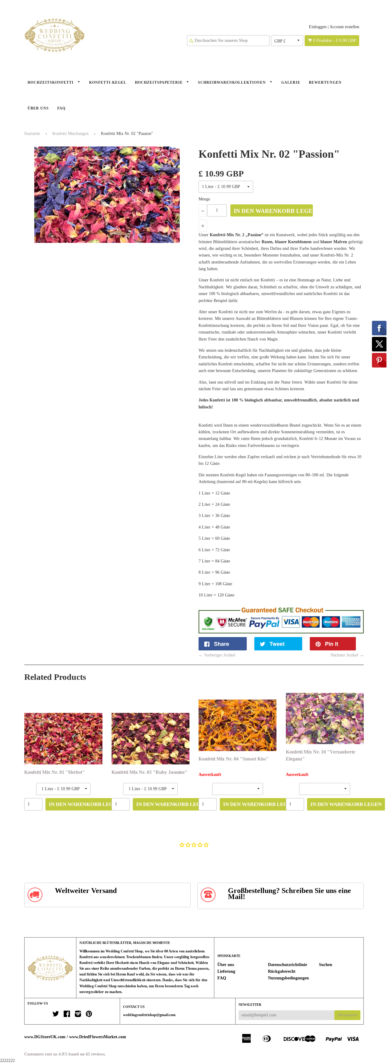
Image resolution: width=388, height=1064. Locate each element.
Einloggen (317, 27)
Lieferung (226, 971)
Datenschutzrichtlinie (287, 964)
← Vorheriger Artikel (217, 655)
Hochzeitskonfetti (51, 82)
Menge (204, 199)
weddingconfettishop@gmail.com (149, 1015)
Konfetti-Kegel (107, 82)
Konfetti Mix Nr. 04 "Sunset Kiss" (234, 758)
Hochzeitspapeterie (159, 82)
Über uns (38, 108)
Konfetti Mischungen (70, 133)
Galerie (290, 82)
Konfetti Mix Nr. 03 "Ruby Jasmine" (150, 772)
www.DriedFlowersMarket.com (97, 1037)
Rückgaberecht (282, 971)
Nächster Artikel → (347, 655)
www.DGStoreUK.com (44, 1037)
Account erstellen (344, 27)
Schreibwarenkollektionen (232, 82)
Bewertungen (325, 82)
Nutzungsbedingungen (288, 978)
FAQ (61, 108)
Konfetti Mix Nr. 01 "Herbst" (54, 772)
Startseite (32, 133)
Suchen (325, 964)
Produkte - (334, 40)
